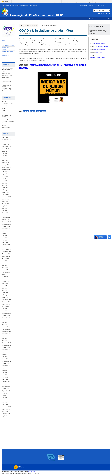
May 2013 (4, 356)
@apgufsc (99, 52)
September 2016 (6, 304)
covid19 (32, 111)
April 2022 (5, 158)
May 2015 (4, 322)
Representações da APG (7, 52)
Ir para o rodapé (33, 5)
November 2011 (6, 386)
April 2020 (5, 213)
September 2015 (6, 318)
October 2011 (6, 388)
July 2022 (4, 151)
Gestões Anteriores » (8, 45)
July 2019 (4, 233)
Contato (4, 58)
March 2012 (5, 379)
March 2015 (5, 327)
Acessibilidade (83, 5)
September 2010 (6, 409)
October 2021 (6, 171)
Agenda (4, 101)
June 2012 (5, 372)
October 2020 (6, 199)
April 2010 (5, 411)
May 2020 (4, 210)
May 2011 (4, 400)
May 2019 (4, 238)
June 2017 (5, 286)
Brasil (7, 1)
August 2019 (5, 231)
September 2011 (6, 391)
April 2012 (5, 377)
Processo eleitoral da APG (8, 122)
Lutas (3, 110)
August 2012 (5, 368)
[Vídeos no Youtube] (104, 13)
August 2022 (5, 149)
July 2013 (4, 354)
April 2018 (5, 267)
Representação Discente (6, 48)
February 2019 (6, 244)
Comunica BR (66, 2)
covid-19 (26, 111)
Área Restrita (92, 19)
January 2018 (5, 274)
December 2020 (6, 194)
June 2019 (5, 235)
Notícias (4, 113)
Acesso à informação (85, 2)
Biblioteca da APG (7, 55)
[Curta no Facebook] (99, 13)
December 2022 (6, 139)
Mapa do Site (101, 5)
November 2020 (6, 197)
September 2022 (6, 146)
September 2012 (6, 365)
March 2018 (5, 270)
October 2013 (6, 347)
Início (3, 40)
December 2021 (6, 167)
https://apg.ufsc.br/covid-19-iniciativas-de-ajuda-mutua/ (53, 66)
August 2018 (5, 258)
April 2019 (5, 240)
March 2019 (5, 242)
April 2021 (5, 185)
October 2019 (6, 226)
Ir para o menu (15, 5)
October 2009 (6, 413)
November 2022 (6, 142)
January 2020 (5, 219)
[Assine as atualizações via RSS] (109, 13)
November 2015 (6, 313)
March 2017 (5, 292)
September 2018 (6, 256)
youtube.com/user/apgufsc (97, 57)
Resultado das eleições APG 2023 (7, 74)
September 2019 (6, 228)
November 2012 (6, 361)
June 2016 (5, 308)
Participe (75, 2)
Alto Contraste (92, 5)
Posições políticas (7, 119)
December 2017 (6, 276)
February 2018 (6, 272)
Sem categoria (6, 127)
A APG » (4, 43)
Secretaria (5, 125)
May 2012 (4, 375)
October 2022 (6, 144)
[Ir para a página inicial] (21, 25)
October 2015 (6, 315)
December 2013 (6, 343)
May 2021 (4, 183)
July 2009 (4, 416)
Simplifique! (57, 2)
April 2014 (5, 340)
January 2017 (5, 297)
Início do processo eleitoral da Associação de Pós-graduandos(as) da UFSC (7, 88)
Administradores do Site (104, 19)
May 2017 (4, 288)
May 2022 (4, 155)
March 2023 (5, 137)
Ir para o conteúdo (6, 5)
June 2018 (5, 263)
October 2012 (6, 363)
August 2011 (5, 393)
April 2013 (5, 359)
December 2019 (6, 222)
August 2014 (5, 336)
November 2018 (6, 251)
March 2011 (5, 404)
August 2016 (5, 306)
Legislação (96, 2)
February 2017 (6, 295)
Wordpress (31, 471)
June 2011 (5, 397)
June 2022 (5, 153)
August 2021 (5, 176)
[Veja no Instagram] (107, 13)
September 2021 (6, 174)
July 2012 (4, 370)
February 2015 (6, 329)
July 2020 (4, 206)
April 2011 (5, 402)
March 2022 (5, 160)
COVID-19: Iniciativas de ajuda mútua (49, 25)
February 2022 (6, 162)
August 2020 (5, 203)
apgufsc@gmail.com (99, 43)
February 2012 (6, 381)
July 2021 (4, 178)
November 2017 (6, 279)
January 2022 (5, 165)
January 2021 (5, 192)
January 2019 (5, 247)
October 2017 (6, 281)
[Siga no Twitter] (101, 13)
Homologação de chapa (7, 82)
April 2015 (5, 324)
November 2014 (6, 331)
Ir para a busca (24, 5)
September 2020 (6, 201)
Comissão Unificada (7, 103)
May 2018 (4, 265)
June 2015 (5, 320)
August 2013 (5, 352)
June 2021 (5, 181)
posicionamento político (6, 115)
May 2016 (4, 311)
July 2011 (4, 395)
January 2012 (5, 384)
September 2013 (6, 349)
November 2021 (6, 169)
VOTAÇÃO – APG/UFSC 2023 (6, 78)
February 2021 (6, 190)
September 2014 (6, 333)
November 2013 (6, 345)
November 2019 (6, 224)
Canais (104, 2)
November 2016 (6, 299)
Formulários (5, 106)
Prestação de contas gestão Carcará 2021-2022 (8, 69)
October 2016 (6, 302)
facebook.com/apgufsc (102, 46)
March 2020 (5, 215)
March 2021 (5, 187)
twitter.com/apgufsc (99, 49)
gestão (4, 108)
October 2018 (6, 254)
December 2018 (6, 249)
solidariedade (41, 111)
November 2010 (6, 407)
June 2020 (5, 208)
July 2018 (4, 260)
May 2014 (4, 338)
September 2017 (6, 283)
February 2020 (6, 217)
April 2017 (5, 290)
